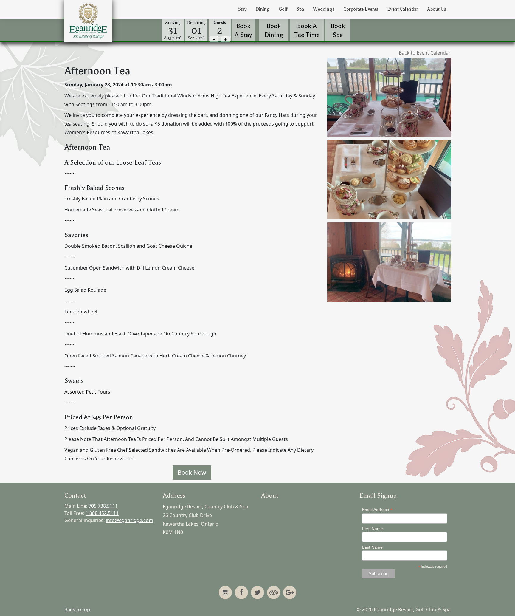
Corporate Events (360, 9)
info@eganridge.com (129, 520)
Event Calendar (402, 9)
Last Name (372, 547)
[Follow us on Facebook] (241, 593)
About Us (436, 9)
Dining (262, 9)
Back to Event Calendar (425, 52)
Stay (242, 9)
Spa (300, 9)
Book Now (192, 472)
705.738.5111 (103, 506)
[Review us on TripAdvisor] (273, 593)
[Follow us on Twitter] (257, 593)
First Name (372, 528)
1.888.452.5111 (102, 513)
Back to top (77, 609)
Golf (283, 9)
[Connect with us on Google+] (289, 593)
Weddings (323, 9)
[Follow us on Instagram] (225, 593)
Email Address (377, 510)
